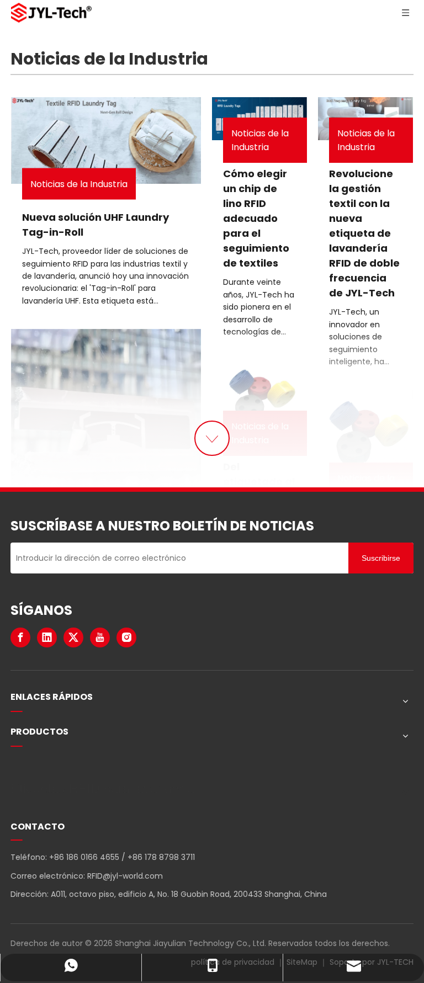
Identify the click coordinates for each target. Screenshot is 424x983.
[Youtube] (100, 637)
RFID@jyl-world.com (125, 875)
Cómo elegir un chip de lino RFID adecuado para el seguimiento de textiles (256, 218)
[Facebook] (20, 637)
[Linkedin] (47, 637)
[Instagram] (126, 637)
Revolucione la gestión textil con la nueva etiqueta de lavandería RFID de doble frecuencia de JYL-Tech (364, 233)
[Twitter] (73, 637)
